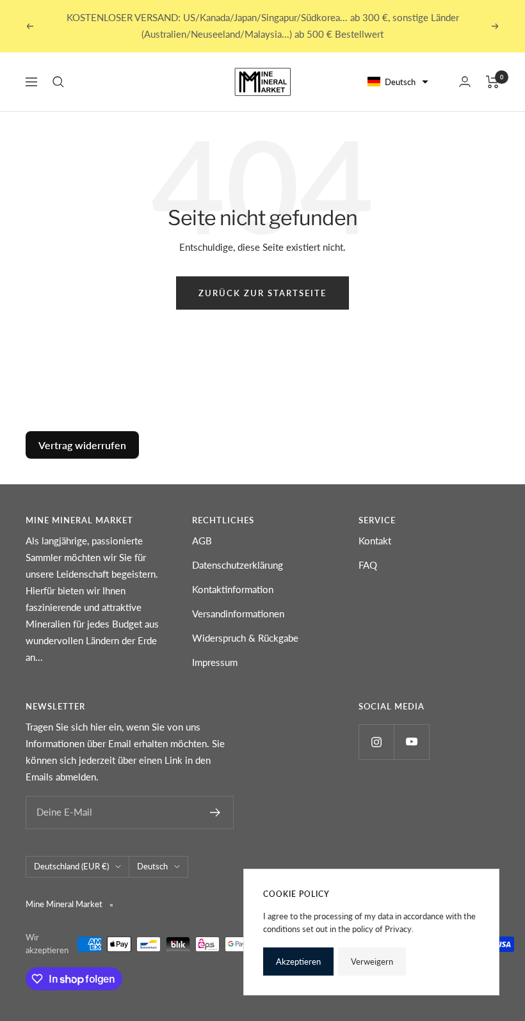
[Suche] (58, 82)
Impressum (215, 662)
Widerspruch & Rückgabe (245, 638)
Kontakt (375, 540)
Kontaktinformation (232, 589)
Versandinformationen (238, 613)
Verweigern (372, 961)
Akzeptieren (298, 961)
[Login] (465, 81)
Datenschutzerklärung (237, 565)
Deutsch (152, 866)
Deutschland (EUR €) (71, 866)
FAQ (368, 565)
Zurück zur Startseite (262, 293)
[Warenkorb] (492, 81)
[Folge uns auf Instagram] (376, 741)
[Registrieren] (215, 812)
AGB (202, 540)
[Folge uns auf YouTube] (411, 741)
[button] (398, 82)
